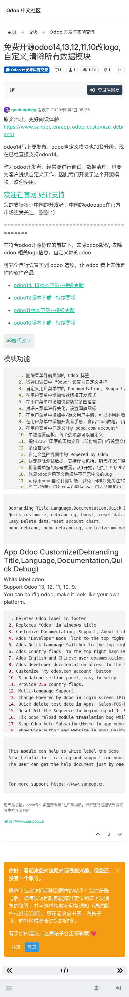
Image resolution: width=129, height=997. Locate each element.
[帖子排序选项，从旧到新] (12, 90)
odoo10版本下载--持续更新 (45, 323)
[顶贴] (97, 834)
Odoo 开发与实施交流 (29, 69)
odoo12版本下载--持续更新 (45, 297)
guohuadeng (23, 109)
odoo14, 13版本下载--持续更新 (49, 285)
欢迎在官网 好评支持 (34, 195)
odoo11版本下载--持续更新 (44, 310)
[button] (9, 988)
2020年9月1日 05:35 (70, 109)
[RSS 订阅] (120, 69)
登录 (32, 947)
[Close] (117, 870)
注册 (16, 947)
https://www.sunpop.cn (24, 821)
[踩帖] (120, 834)
